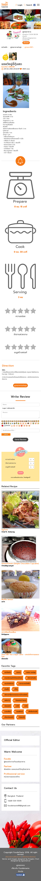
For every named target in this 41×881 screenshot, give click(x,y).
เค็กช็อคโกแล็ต (33, 712)
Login (20, 5)
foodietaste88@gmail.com (19, 805)
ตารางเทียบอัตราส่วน (17, 477)
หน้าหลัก (4, 47)
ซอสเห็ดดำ (20, 712)
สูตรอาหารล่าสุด (15, 47)
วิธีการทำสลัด (32, 678)
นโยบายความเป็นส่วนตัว (13, 857)
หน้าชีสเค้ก (8, 672)
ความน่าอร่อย (10, 459)
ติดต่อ (20, 871)
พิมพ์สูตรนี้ (27, 477)
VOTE (20, 473)
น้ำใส (16, 689)
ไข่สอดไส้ (22, 717)
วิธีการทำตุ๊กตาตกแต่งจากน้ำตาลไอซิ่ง (16, 695)
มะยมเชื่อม (8, 712)
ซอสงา (19, 672)
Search (29, 5)
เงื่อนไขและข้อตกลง (29, 857)
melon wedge (31, 672)
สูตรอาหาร (20, 865)
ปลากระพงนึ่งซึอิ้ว (24, 684)
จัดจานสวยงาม (10, 463)
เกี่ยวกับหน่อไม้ (9, 717)
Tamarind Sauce (21, 700)
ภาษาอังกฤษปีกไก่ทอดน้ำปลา (13, 678)
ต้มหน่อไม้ (8, 706)
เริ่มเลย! (26, 42)
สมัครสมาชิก (11, 408)
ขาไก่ (26, 706)
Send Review (20, 439)
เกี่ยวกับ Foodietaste (20, 868)
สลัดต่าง (7, 700)
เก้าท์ (17, 706)
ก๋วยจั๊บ (7, 689)
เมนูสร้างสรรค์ (10, 467)
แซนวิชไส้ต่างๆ (9, 684)
